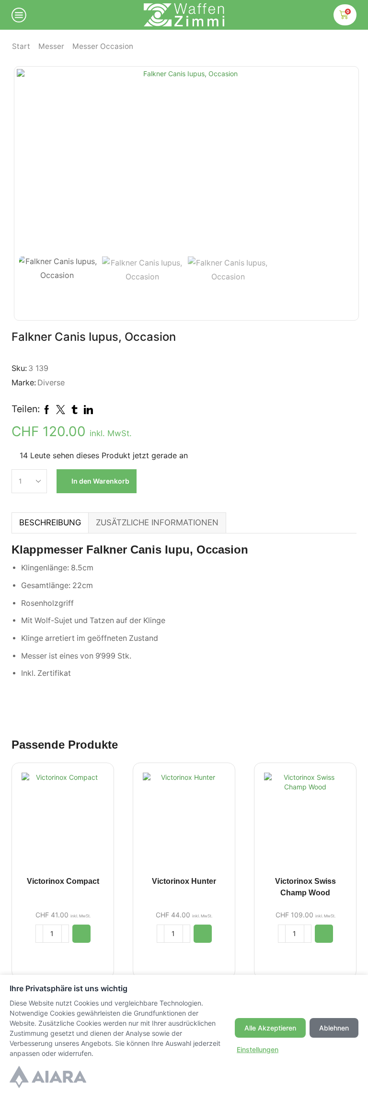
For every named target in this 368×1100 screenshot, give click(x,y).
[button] (29, 163)
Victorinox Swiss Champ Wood (305, 887)
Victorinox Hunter (184, 881)
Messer (51, 46)
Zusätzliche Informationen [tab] (157, 522)
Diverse (51, 382)
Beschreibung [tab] (50, 522)
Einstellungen (257, 1049)
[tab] (50, 522)
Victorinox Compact (63, 881)
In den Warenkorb (100, 481)
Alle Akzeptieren (270, 1028)
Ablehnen (334, 1028)
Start (21, 46)
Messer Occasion (102, 46)
